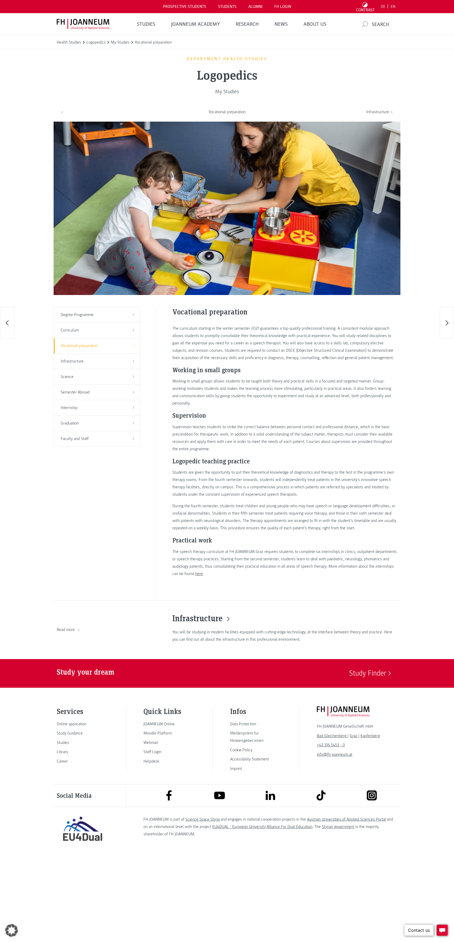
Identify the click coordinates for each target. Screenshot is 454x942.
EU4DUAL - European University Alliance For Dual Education (262, 826)
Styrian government (338, 826)
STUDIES (146, 24)
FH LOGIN (282, 6)
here (199, 573)
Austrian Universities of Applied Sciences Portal (346, 819)
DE (383, 6)
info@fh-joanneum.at (334, 754)
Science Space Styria (202, 819)
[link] (82, 724)
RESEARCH (247, 24)
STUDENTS (227, 6)
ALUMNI (255, 6)
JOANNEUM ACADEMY (195, 24)
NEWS (281, 24)
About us (314, 24)
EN (393, 6)
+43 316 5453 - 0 (331, 745)
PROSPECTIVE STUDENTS (184, 6)
